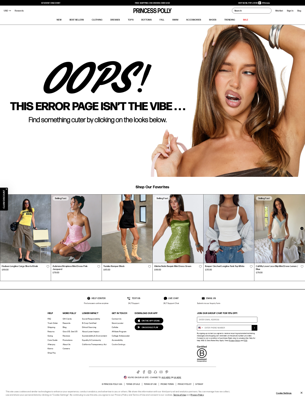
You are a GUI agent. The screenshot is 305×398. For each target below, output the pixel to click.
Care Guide (53, 340)
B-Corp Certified (89, 323)
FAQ (49, 319)
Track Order (53, 323)
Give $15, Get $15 (70, 331)
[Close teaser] (6, 189)
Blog (65, 327)
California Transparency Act (94, 344)
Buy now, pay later (248, 3)
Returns (51, 331)
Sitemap (199, 384)
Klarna (50, 348)
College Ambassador (121, 336)
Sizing (50, 336)
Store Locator (118, 323)
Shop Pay (52, 353)
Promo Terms (167, 384)
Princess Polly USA (113, 384)
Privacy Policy (234, 340)
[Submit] (254, 328)
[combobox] (200, 327)
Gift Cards (67, 319)
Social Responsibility (91, 319)
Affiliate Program (119, 331)
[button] (299, 11)
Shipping (51, 327)
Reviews (66, 336)
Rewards (67, 323)
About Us (67, 344)
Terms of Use (150, 384)
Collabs (115, 327)
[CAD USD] (7, 10)
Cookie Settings (118, 344)
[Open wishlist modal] (48, 267)
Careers (66, 348)
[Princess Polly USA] (152, 10)
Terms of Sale (133, 384)
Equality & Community (91, 340)
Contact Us (117, 319)
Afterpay (51, 344)
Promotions (68, 340)
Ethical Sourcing (89, 327)
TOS (245, 340)
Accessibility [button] (117, 340)
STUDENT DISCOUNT (51, 3)
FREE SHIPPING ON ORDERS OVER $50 (152, 3)
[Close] (301, 392)
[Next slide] (302, 228)
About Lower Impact (90, 331)
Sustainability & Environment (94, 336)
